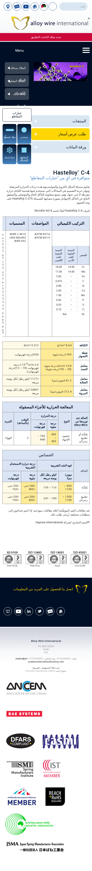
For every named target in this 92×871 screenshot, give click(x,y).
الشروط (36, 667)
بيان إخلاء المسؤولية (51, 667)
